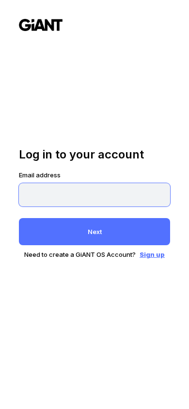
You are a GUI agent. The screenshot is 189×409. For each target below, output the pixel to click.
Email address (40, 175)
